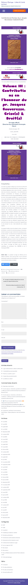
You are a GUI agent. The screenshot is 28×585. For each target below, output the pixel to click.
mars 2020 (5, 474)
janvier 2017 (5, 515)
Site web (3, 337)
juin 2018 (5, 500)
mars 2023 (5, 439)
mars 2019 (5, 492)
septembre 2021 (6, 454)
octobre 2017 (6, 505)
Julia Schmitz (11, 386)
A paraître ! (5, 530)
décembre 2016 (6, 517)
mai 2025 (5, 424)
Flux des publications (7, 567)
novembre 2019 (6, 484)
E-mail (2, 329)
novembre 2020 (6, 462)
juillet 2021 (5, 457)
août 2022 (5, 441)
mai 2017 (5, 510)
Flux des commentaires (8, 569)
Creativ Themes (17, 582)
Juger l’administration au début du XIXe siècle (13, 368)
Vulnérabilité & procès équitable (10, 371)
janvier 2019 (5, 494)
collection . (16, 69)
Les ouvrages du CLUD (8, 545)
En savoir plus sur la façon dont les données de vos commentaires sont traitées (13, 352)
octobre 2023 (6, 434)
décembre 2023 (6, 431)
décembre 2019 (6, 482)
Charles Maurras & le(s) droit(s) (10, 376)
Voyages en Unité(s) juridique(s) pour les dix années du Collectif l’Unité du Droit (13, 280)
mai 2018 (5, 502)
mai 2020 (5, 469)
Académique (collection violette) (10, 532)
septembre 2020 (6, 464)
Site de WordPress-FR (7, 572)
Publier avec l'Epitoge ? (19, 10)
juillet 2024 (5, 426)
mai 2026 (5, 421)
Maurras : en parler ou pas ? (9, 373)
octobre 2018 (6, 497)
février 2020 (5, 477)
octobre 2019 (6, 487)
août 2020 (5, 467)
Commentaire (4, 301)
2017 (4, 525)
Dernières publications (8, 535)
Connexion (5, 564)
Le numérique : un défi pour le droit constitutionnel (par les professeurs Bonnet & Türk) (14, 390)
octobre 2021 (6, 452)
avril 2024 (5, 429)
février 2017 (5, 512)
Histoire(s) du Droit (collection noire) (11, 540)
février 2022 (5, 449)
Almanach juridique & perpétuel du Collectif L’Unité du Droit (15, 286)
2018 (4, 527)
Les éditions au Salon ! (8, 378)
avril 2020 (5, 472)
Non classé (5, 547)
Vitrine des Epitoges (7, 557)
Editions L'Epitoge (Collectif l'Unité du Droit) (10, 269)
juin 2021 (5, 459)
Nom (2, 322)
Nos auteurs (5, 550)
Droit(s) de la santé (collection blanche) (11, 537)
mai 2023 (5, 436)
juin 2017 (5, 507)
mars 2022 (5, 447)
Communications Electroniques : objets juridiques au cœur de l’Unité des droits (13, 412)
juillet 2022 (5, 444)
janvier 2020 (5, 479)
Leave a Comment (11, 272)
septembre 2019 (6, 489)
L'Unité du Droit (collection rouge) (10, 542)
